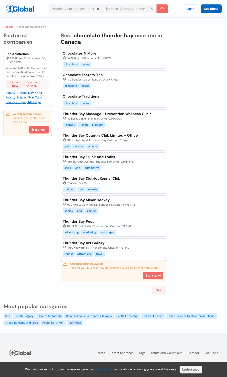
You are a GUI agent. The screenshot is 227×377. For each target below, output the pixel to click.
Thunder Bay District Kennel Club (91, 178)
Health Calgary (24, 316)
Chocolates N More (79, 53)
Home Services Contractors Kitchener (191, 316)
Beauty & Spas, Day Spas (24, 93)
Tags (142, 353)
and (77, 168)
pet (81, 189)
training (69, 189)
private (92, 146)
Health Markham (153, 316)
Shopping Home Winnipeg (21, 322)
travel (99, 254)
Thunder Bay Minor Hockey (86, 200)
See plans (211, 9)
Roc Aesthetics (17, 54)
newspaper (107, 232)
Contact (193, 353)
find (7, 316)
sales (68, 168)
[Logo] (19, 8)
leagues (91, 211)
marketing (89, 232)
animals (92, 189)
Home (101, 353)
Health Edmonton (127, 316)
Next (159, 290)
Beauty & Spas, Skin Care (24, 97)
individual (75, 322)
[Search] (162, 8)
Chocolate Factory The (83, 75)
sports (69, 211)
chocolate (71, 64)
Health (84, 125)
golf (67, 146)
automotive (92, 168)
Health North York (53, 322)
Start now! (38, 130)
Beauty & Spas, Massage (23, 102)
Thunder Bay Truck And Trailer (89, 157)
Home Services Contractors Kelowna (89, 316)
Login (190, 9)
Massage (97, 125)
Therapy (70, 125)
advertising (72, 232)
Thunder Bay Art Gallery (84, 243)
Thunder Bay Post (78, 221)
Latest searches (121, 353)
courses (79, 146)
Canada (9, 27)
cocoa (85, 64)
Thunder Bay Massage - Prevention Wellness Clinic (107, 114)
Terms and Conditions (166, 353)
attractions (84, 254)
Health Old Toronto (50, 316)
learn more (101, 369)
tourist (69, 254)
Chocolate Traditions (81, 96)
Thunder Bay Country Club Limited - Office (100, 135)
